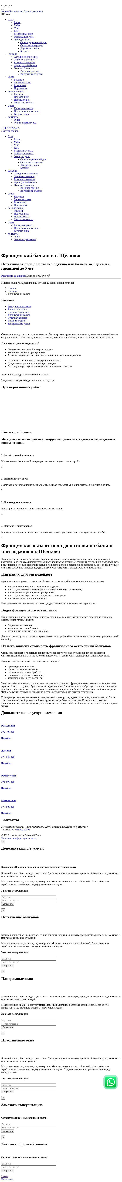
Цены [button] (11, 105)
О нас (17, 119)
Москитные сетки (23, 102)
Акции (5, 11)
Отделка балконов (17, 317)
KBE (16, 31)
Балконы (12, 291)
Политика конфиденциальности (18, 838)
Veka (16, 28)
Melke (17, 25)
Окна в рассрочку (33, 11)
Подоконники (21, 96)
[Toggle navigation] (2, 9)
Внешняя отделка (29, 71)
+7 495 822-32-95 (21, 829)
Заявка (4, 1176)
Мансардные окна (24, 36)
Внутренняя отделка (31, 74)
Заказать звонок (9, 131)
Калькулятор (16, 11)
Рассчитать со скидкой (13, 275)
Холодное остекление (25, 56)
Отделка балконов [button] (24, 68)
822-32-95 (10, 128)
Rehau (17, 22)
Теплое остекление (24, 59)
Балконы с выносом (24, 62)
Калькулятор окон (23, 108)
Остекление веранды (31, 45)
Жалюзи (18, 94)
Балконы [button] (12, 54)
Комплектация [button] (15, 91)
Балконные (20, 85)
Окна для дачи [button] (22, 39)
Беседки (24, 51)
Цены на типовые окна (26, 111)
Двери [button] (11, 76)
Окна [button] (10, 19)
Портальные (20, 88)
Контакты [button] (13, 117)
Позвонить (7, 1179)
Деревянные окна (29, 48)
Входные (19, 79)
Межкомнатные (22, 82)
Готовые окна (21, 114)
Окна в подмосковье (25, 122)
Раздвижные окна (23, 33)
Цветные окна (21, 99)
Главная (12, 288)
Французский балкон (25, 65)
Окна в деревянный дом (33, 42)
